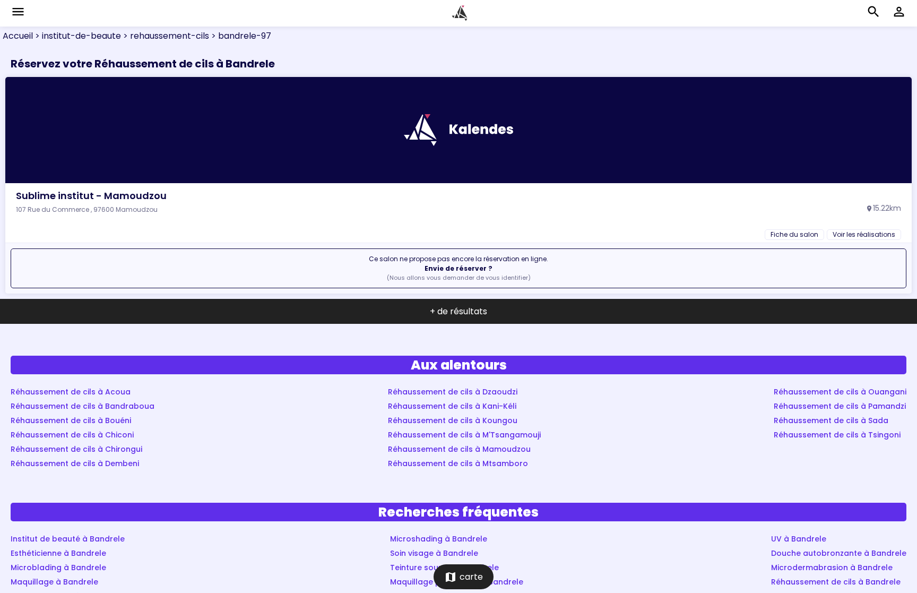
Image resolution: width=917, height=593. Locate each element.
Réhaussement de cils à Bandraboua (82, 406)
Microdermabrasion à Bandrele (832, 567)
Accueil (18, 36)
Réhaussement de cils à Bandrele (836, 582)
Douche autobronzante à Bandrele (838, 553)
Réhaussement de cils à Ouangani (840, 391)
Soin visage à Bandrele (434, 553)
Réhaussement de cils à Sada (831, 420)
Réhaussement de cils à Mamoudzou (459, 449)
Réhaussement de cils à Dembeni (75, 463)
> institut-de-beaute (77, 36)
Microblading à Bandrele (58, 567)
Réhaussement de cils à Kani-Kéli (452, 406)
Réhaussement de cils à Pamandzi (840, 406)
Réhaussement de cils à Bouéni (71, 420)
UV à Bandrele (798, 539)
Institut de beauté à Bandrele (68, 539)
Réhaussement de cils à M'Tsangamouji (464, 434)
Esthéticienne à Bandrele (58, 553)
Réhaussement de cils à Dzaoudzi (452, 391)
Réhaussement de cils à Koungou (452, 420)
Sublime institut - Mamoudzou (91, 195)
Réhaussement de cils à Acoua (71, 391)
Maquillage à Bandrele (54, 582)
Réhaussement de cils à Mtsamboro (458, 463)
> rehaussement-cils (165, 36)
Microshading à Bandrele (438, 539)
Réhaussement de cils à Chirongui (76, 449)
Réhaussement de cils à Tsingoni (837, 434)
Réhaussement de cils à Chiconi (72, 434)
